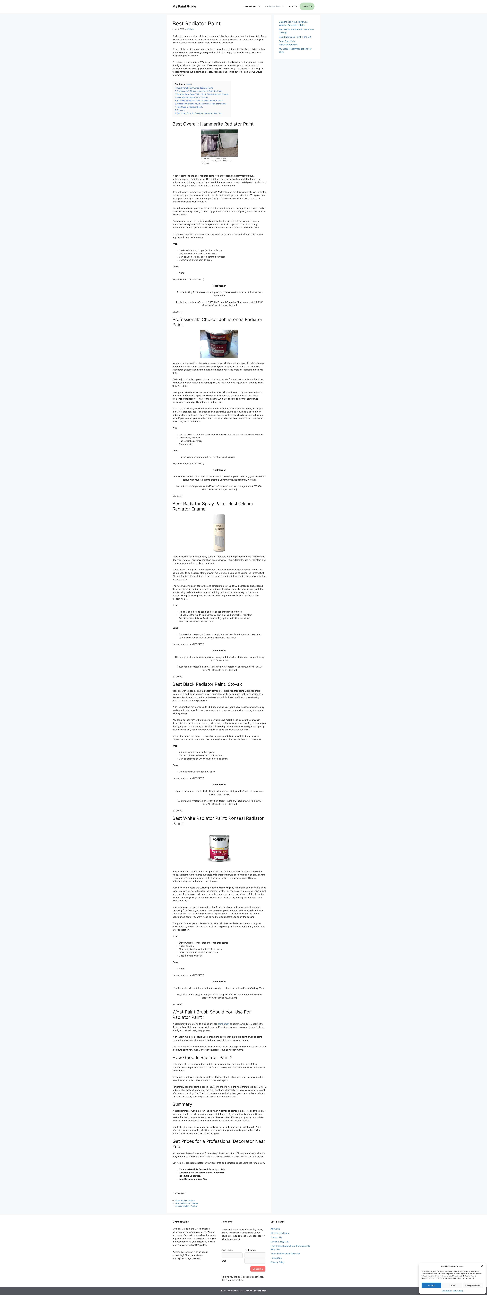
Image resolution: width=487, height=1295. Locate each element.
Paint (177, 1201)
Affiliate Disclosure (280, 1233)
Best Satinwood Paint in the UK (295, 37)
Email (224, 1261)
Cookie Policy (447, 1291)
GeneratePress (259, 1291)
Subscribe (258, 1269)
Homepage (276, 1258)
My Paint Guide (184, 6)
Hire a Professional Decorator (285, 1253)
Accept (431, 1285)
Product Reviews (273, 6)
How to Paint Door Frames (186, 1203)
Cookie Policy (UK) (280, 1241)
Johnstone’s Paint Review (186, 1206)
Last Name (250, 1250)
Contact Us (307, 6)
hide (189, 84)
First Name (227, 1250)
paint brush (223, 1024)
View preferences (473, 1285)
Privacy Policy (458, 1291)
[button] (482, 1266)
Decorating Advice (252, 6)
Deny (452, 1285)
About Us (293, 6)
